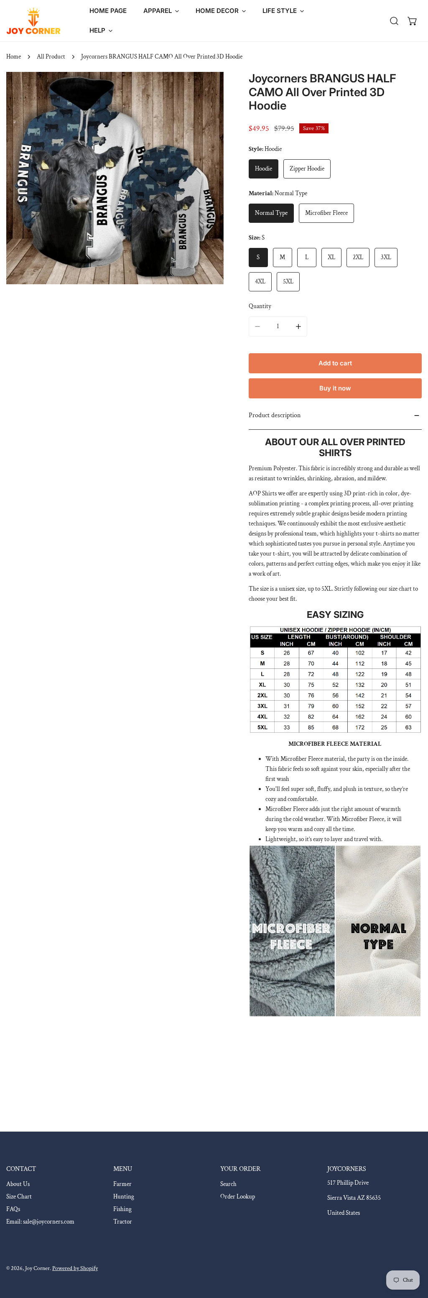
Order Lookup (237, 1197)
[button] (161, 11)
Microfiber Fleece (326, 213)
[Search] (394, 21)
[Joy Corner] (33, 20)
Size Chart (19, 1197)
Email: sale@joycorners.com (40, 1222)
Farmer (122, 1184)
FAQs (13, 1209)
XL (331, 257)
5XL (288, 282)
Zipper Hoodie (307, 169)
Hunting (123, 1197)
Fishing (122, 1209)
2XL (358, 257)
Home (13, 57)
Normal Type (271, 213)
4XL (260, 282)
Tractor (122, 1222)
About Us (18, 1184)
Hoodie (263, 169)
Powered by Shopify (75, 1268)
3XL (386, 257)
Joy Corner (37, 1268)
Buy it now (335, 388)
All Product (51, 57)
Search (228, 1184)
